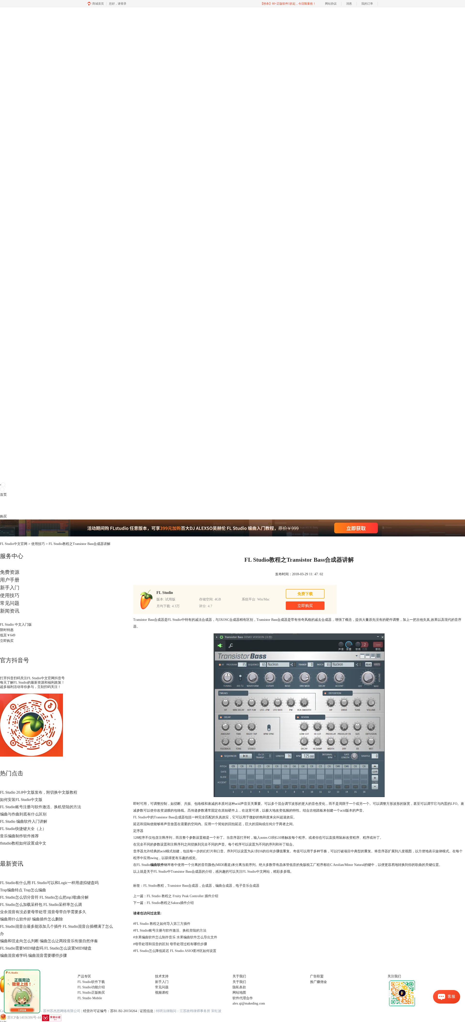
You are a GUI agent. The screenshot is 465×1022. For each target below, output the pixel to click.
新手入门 (9, 587)
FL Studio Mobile (90, 998)
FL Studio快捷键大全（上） (23, 829)
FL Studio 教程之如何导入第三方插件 (161, 924)
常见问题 (9, 603)
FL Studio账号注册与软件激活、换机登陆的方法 (40, 807)
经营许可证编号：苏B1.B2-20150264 (110, 1011)
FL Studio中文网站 (256, 871)
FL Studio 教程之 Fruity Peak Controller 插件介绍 (182, 896)
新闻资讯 (9, 611)
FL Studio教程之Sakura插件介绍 (170, 903)
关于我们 (239, 982)
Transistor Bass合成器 (148, 620)
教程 (23, 505)
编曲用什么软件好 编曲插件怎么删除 (31, 919)
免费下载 (305, 594)
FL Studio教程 (153, 885)
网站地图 (239, 992)
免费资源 (9, 572)
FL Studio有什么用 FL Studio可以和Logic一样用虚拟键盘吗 (49, 883)
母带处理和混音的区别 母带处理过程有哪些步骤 (170, 944)
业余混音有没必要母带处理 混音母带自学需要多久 (43, 912)
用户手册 (9, 580)
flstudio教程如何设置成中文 (23, 843)
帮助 (37, 505)
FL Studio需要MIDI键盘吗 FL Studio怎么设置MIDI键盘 (46, 948)
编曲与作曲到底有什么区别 (23, 814)
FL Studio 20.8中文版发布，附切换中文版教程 (38, 792)
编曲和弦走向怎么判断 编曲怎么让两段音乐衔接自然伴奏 (49, 941)
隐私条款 (239, 987)
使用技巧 (38, 544)
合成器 (207, 885)
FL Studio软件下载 (91, 982)
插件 (17, 505)
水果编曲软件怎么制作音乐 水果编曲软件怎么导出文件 (175, 937)
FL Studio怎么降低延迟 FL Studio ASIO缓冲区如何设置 (174, 951)
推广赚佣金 (318, 982)
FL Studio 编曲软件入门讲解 (23, 821)
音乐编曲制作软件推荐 (19, 836)
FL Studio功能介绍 (91, 987)
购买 (3, 516)
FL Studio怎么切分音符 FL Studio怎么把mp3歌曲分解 (44, 897)
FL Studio (140, 817)
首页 (3, 494)
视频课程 (162, 992)
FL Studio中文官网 (13, 544)
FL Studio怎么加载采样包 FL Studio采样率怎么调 (41, 904)
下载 (10, 505)
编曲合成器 (223, 885)
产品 (3, 505)
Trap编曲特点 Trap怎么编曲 (23, 890)
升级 (30, 505)
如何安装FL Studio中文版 (21, 800)
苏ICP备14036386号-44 (24, 1017)
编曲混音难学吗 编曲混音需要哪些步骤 (33, 955)
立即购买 (7, 641)
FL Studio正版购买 (91, 992)
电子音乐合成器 (247, 885)
